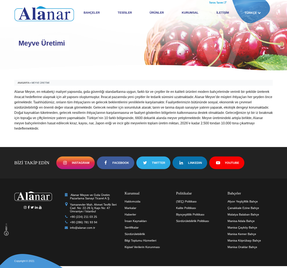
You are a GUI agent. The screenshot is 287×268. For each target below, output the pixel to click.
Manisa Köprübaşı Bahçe (244, 240)
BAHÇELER (92, 12)
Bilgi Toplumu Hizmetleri (140, 240)
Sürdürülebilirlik (135, 234)
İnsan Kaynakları (136, 221)
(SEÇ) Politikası (186, 201)
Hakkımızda (132, 201)
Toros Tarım (216, 2)
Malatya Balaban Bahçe (243, 214)
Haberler (130, 214)
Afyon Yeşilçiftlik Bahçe (243, 201)
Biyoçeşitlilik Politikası (190, 214)
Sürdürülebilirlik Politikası (192, 221)
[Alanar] (44, 13)
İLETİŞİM (222, 12)
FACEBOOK (120, 162)
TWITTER (158, 162)
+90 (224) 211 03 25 (83, 216)
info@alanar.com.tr (82, 227)
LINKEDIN (195, 162)
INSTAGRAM (81, 162)
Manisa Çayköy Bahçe (242, 227)
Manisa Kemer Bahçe (242, 234)
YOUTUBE (232, 162)
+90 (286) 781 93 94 (83, 222)
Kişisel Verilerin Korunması (142, 247)
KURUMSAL (190, 12)
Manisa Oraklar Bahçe (242, 247)
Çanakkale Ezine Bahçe (243, 208)
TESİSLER (125, 12)
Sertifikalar (132, 227)
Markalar (130, 208)
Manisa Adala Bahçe (241, 221)
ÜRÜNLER (157, 12)
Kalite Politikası (186, 208)
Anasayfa (23, 82)
